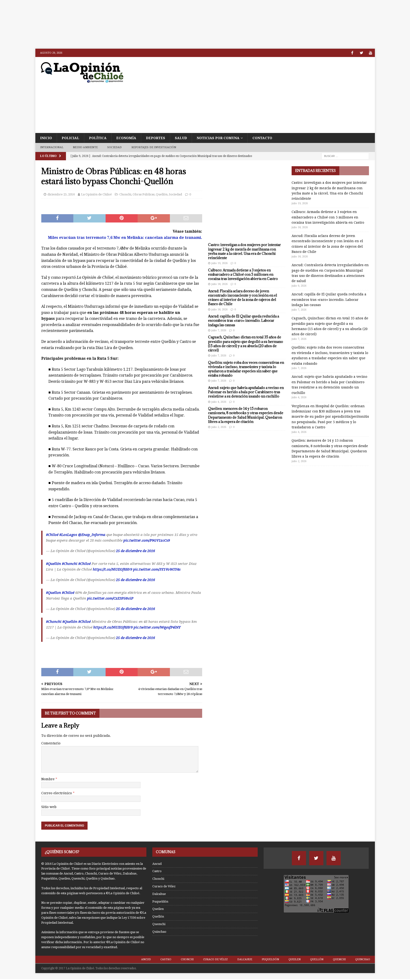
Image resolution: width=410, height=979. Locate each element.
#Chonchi (69, 564)
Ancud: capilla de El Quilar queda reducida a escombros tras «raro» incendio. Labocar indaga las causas (243, 320)
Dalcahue (159, 894)
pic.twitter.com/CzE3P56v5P (110, 598)
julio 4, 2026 (218, 401)
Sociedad (114, 147)
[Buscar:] (345, 156)
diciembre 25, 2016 (61, 194)
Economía (126, 138)
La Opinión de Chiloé (96, 194)
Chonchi (125, 194)
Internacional (52, 147)
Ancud (157, 863)
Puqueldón (160, 901)
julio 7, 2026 (218, 330)
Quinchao (159, 931)
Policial (70, 138)
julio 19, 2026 (219, 263)
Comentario (51, 743)
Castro (157, 871)
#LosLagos (68, 535)
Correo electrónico (57, 793)
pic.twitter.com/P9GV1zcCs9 (146, 540)
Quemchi (158, 924)
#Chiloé (52, 535)
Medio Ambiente (85, 147)
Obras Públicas (143, 194)
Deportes (155, 138)
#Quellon (53, 593)
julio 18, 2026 (219, 284)
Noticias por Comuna (218, 138)
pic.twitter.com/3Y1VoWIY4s (157, 569)
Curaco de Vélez (164, 886)
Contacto (262, 138)
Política (98, 138)
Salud (181, 138)
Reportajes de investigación (153, 147)
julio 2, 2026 (218, 427)
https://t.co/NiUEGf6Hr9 (112, 569)
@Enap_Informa (91, 535)
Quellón (162, 194)
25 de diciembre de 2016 (135, 551)
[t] (361, 53)
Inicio (46, 138)
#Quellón (53, 564)
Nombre (48, 779)
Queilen (158, 909)
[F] (352, 53)
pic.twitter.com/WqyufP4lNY (157, 627)
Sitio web (48, 807)
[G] (371, 53)
